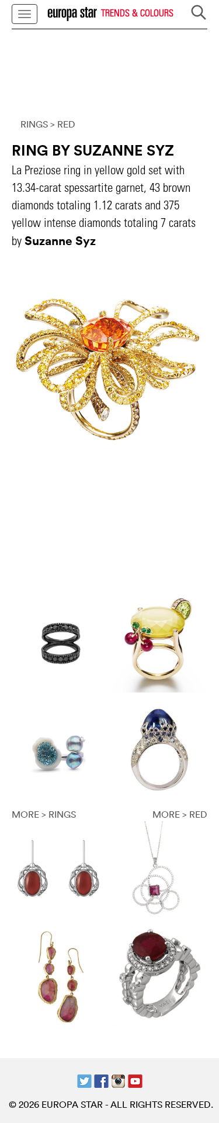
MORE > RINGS (44, 814)
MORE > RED (179, 814)
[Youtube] (135, 1080)
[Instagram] (118, 1080)
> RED (62, 124)
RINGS (34, 124)
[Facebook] (101, 1080)
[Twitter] (84, 1080)
